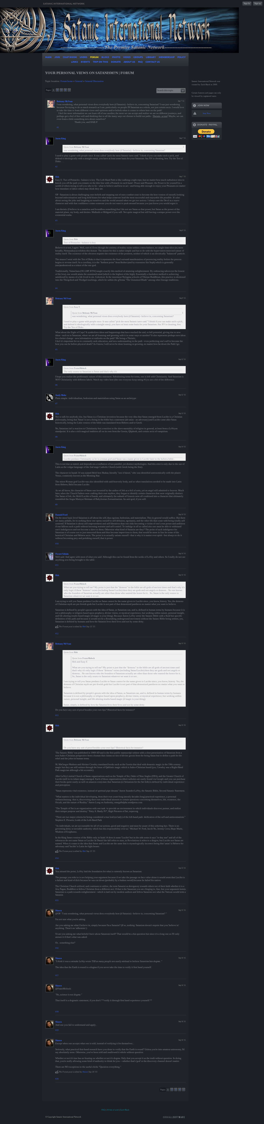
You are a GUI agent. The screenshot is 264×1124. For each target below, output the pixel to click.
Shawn (58, 910)
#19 (57, 1030)
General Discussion (94, 81)
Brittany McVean (65, 101)
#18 (57, 1012)
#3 (56, 220)
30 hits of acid (113, 1110)
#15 (57, 900)
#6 (56, 385)
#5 (56, 349)
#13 (57, 715)
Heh (57, 177)
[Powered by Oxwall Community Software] (173, 1117)
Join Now (207, 113)
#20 (57, 1079)
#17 (57, 975)
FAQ (103, 1110)
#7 (56, 403)
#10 (57, 544)
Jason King (60, 138)
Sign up (257, 3)
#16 (57, 948)
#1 (58, 127)
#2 (56, 167)
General (79, 81)
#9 (56, 504)
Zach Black (124, 1110)
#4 (56, 288)
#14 (57, 858)
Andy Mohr (60, 395)
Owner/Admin (62, 554)
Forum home (67, 81)
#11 (57, 565)
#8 (56, 437)
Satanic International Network (64, 3)
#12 (57, 633)
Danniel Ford (61, 515)
